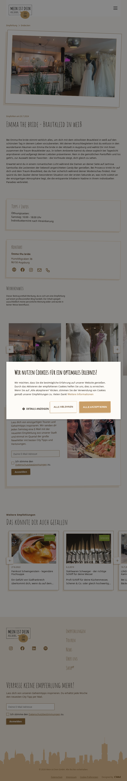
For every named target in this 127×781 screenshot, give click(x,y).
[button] (35, 408)
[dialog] (63, 390)
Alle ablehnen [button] (63, 406)
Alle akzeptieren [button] (95, 406)
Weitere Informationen (80, 394)
